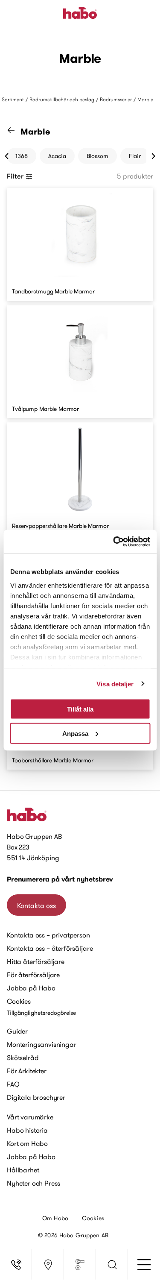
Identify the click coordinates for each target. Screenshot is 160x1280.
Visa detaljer (115, 683)
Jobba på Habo (31, 988)
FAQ (13, 1084)
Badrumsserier (116, 99)
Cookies (19, 1001)
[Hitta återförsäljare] (48, 1264)
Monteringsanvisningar (41, 1044)
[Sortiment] (80, 1264)
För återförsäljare (33, 974)
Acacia (57, 156)
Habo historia (27, 1130)
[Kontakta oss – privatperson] (16, 1264)
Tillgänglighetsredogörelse (41, 1012)
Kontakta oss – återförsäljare (50, 948)
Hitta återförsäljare (35, 961)
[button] (112, 1264)
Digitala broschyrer (36, 1097)
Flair (135, 156)
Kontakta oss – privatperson (48, 935)
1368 (21, 156)
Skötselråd (22, 1057)
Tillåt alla (80, 709)
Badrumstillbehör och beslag (61, 99)
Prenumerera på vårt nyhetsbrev (60, 879)
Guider (17, 1031)
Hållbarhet (23, 1170)
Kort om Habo (27, 1143)
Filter (15, 176)
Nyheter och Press (33, 1183)
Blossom (97, 156)
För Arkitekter (27, 1070)
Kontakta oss (36, 905)
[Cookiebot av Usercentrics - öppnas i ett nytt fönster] (114, 541)
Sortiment (13, 99)
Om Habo (55, 1218)
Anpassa (75, 733)
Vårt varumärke (30, 1117)
